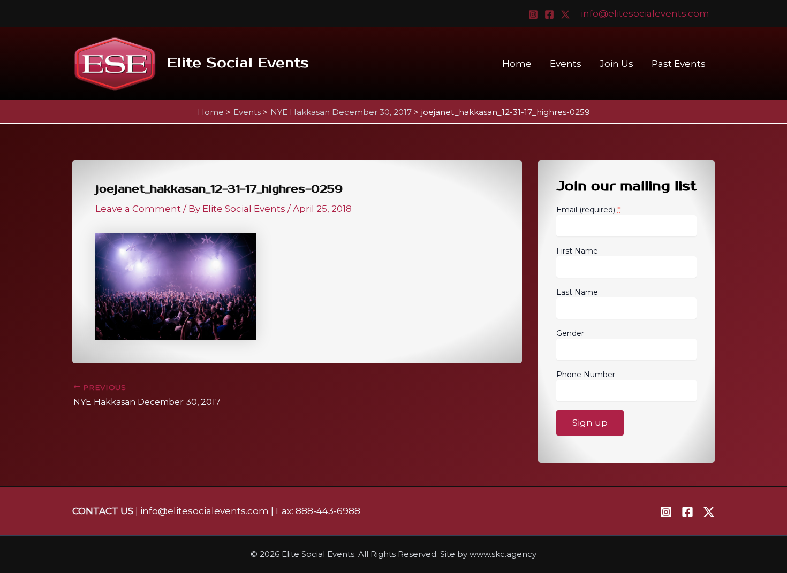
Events (565, 63)
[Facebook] (549, 14)
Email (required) (588, 209)
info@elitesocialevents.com (645, 13)
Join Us (616, 63)
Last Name (577, 292)
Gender (570, 333)
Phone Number (585, 374)
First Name (577, 251)
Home (517, 63)
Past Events (679, 63)
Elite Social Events (238, 63)
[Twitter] (565, 14)
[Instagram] (533, 14)
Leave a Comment (138, 208)
